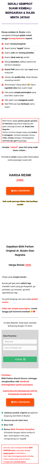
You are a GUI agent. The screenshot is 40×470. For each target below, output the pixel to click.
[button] (20, 191)
